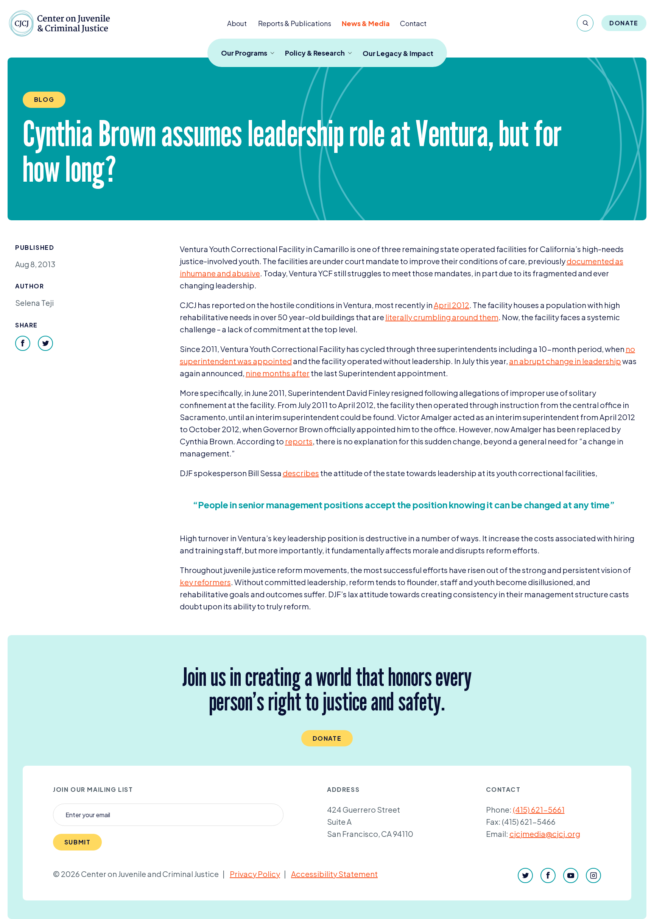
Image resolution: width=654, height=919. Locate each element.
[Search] (585, 23)
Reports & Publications (294, 23)
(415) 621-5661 (539, 809)
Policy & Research (315, 52)
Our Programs (244, 52)
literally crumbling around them (441, 317)
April (451, 305)
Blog (44, 99)
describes (301, 473)
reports (299, 441)
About (237, 23)
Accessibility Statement (334, 874)
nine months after (278, 373)
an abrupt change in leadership (565, 361)
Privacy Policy (255, 874)
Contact (413, 23)
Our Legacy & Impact (398, 53)
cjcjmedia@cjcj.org (544, 833)
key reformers (205, 582)
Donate (623, 23)
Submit (77, 842)
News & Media (366, 23)
